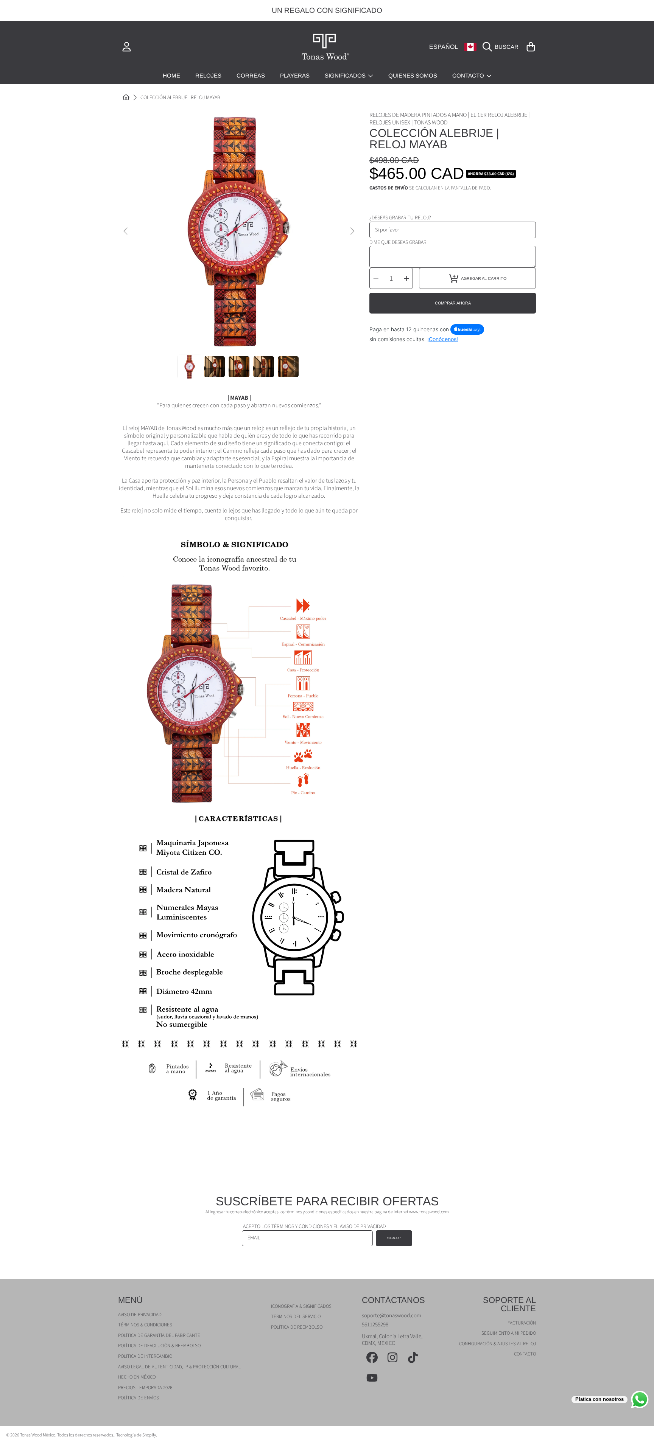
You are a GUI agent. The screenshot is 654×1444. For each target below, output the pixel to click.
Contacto (469, 75)
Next (352, 231)
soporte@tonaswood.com (391, 1316)
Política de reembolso (296, 1327)
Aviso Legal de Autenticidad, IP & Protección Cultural (179, 1366)
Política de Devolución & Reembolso (159, 1345)
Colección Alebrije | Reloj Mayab (180, 98)
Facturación (522, 1323)
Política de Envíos (138, 1397)
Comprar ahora (453, 303)
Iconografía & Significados (301, 1306)
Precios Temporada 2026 (145, 1387)
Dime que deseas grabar (398, 242)
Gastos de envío (388, 188)
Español (443, 46)
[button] (502, 47)
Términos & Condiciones (145, 1324)
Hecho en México (137, 1377)
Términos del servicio (296, 1316)
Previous (126, 231)
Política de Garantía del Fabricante (159, 1335)
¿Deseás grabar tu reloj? (400, 218)
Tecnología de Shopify (136, 1435)
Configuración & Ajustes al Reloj (497, 1343)
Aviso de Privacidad (140, 1314)
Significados (346, 75)
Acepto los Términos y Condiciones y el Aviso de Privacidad (314, 1226)
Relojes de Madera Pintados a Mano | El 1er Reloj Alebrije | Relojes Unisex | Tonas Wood (449, 118)
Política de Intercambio (145, 1356)
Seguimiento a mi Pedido (508, 1333)
